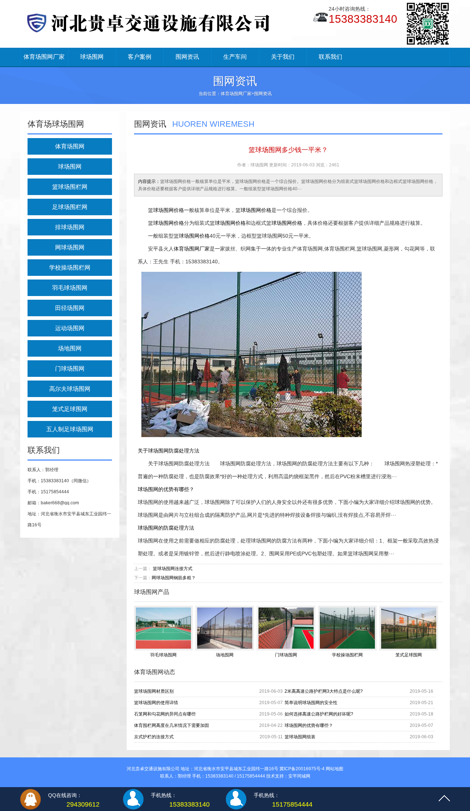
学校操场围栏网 (69, 267)
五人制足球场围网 (69, 429)
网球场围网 (69, 247)
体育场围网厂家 (44, 57)
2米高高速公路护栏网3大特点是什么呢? (324, 691)
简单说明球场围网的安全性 (311, 702)
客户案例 (139, 57)
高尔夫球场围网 (69, 389)
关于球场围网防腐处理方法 (168, 451)
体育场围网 (69, 146)
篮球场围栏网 (69, 187)
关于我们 (282, 57)
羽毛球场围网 (69, 288)
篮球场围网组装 (300, 736)
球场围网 (92, 57)
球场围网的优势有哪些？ (166, 489)
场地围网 (70, 348)
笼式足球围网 (69, 409)
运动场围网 (69, 328)
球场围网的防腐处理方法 (166, 528)
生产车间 (235, 57)
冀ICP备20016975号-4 (302, 768)
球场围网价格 (168, 210)
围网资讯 (187, 57)
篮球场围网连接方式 (172, 568)
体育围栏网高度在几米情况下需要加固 (171, 725)
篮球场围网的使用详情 (156, 702)
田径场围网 (69, 308)
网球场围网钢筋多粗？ (174, 577)
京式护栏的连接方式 (154, 736)
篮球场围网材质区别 (154, 691)
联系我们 (330, 57)
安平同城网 (299, 776)
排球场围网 (69, 227)
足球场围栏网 (69, 207)
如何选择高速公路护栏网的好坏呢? (319, 714)
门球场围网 (69, 368)
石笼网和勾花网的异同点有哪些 (165, 714)
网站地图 (334, 768)
